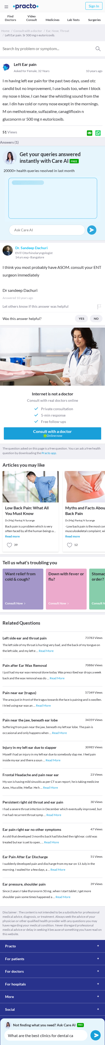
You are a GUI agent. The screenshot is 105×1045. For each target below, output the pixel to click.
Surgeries (94, 20)
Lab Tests (73, 20)
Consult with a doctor (28, 31)
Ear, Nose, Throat (57, 31)
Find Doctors (10, 18)
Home (5, 31)
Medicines (52, 20)
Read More (46, 651)
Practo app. (49, 453)
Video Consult (31, 18)
